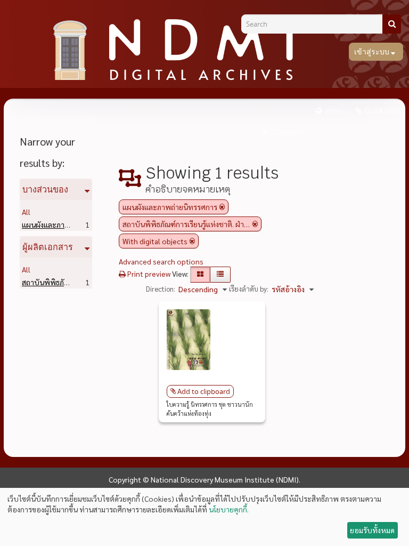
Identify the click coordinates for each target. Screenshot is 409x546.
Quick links (382, 111)
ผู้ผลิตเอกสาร (47, 247)
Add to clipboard (203, 391)
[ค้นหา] (391, 24)
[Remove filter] (222, 207)
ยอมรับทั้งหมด (372, 530)
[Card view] (200, 275)
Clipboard (287, 132)
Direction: (160, 288)
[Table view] (220, 275)
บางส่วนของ (45, 189)
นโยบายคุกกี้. (229, 509)
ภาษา (334, 111)
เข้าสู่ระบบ (372, 51)
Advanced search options (161, 261)
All (26, 211)
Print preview (148, 273)
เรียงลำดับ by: (248, 288)
